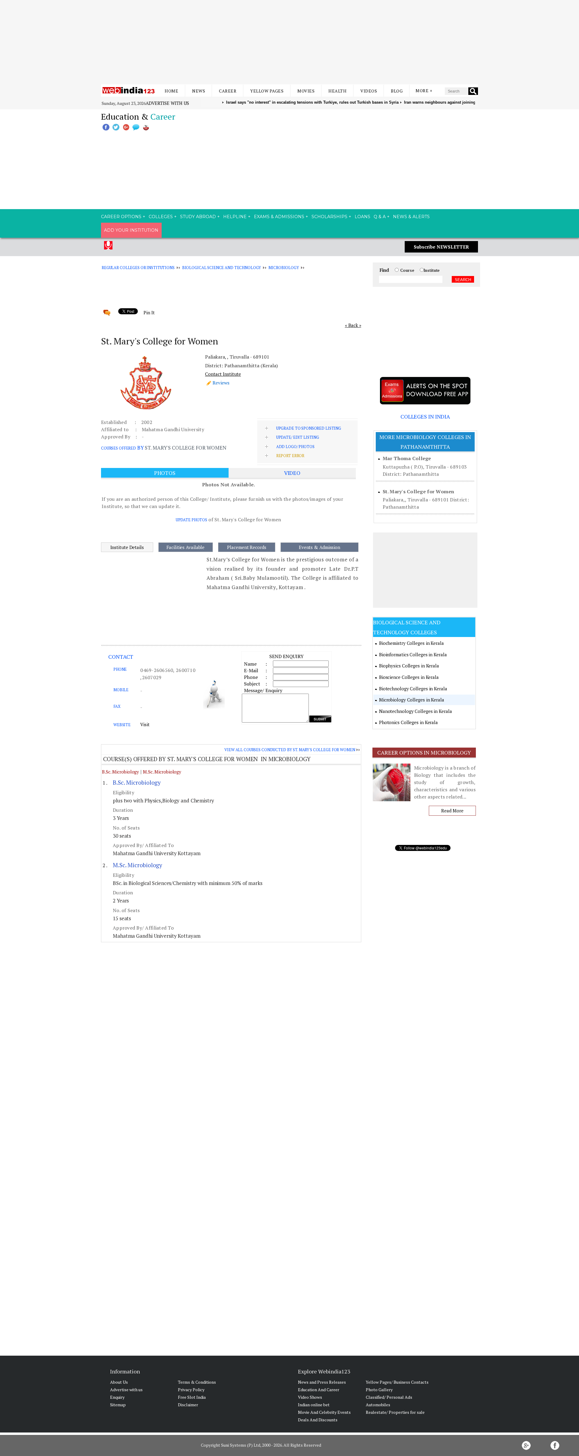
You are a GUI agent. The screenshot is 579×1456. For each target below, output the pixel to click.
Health (337, 91)
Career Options (121, 216)
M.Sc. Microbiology (162, 772)
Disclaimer (188, 1404)
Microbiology (283, 267)
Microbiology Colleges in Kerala (411, 700)
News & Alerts (411, 216)
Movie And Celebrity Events (324, 1412)
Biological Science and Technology (221, 267)
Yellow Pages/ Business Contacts (397, 1382)
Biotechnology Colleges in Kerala (413, 689)
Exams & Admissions (279, 216)
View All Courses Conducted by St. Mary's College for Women (289, 749)
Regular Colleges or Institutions (138, 267)
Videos (368, 91)
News (198, 91)
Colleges (161, 216)
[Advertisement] (289, 42)
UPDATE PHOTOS (191, 519)
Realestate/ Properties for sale (395, 1412)
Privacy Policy (191, 1389)
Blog (397, 91)
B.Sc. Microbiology (120, 772)
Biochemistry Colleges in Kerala (411, 643)
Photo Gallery (379, 1389)
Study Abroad (198, 216)
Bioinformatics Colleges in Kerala (413, 654)
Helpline (235, 216)
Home (171, 91)
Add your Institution (131, 230)
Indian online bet (314, 1404)
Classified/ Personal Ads (389, 1397)
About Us (119, 1382)
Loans (362, 216)
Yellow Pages (266, 91)
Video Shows (310, 1397)
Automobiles (378, 1404)
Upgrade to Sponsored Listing (308, 428)
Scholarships (329, 216)
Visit (145, 724)
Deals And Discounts (317, 1420)
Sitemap (118, 1404)
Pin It (149, 312)
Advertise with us (167, 103)
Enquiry (117, 1397)
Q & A (380, 216)
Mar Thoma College (407, 458)
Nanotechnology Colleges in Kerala (415, 711)
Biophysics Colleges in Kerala (409, 666)
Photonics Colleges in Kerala (408, 722)
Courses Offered (118, 448)
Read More (452, 811)
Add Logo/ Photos (295, 446)
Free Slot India (192, 1397)
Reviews (221, 383)
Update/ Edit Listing (297, 437)
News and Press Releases (322, 1382)
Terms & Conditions (197, 1382)
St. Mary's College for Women (418, 491)
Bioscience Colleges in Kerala (409, 677)
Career (227, 91)
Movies (306, 91)
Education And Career (318, 1389)
